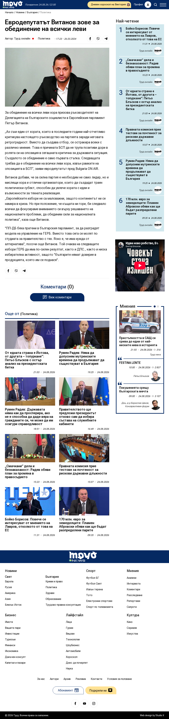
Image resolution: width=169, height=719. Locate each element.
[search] (155, 4)
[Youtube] (84, 703)
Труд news (155, 354)
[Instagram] (94, 703)
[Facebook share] (90, 38)
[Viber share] (98, 38)
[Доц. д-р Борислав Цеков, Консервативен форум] (155, 404)
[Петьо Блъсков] (155, 376)
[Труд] (83, 557)
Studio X (159, 715)
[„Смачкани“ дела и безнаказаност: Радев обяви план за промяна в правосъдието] (30, 448)
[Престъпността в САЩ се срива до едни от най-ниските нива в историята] (140, 322)
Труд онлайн (22, 38)
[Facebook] (75, 703)
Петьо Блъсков (141, 376)
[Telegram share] (106, 38)
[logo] (12, 4)
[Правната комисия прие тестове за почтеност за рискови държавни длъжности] (84, 448)
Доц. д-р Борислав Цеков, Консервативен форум (135, 405)
